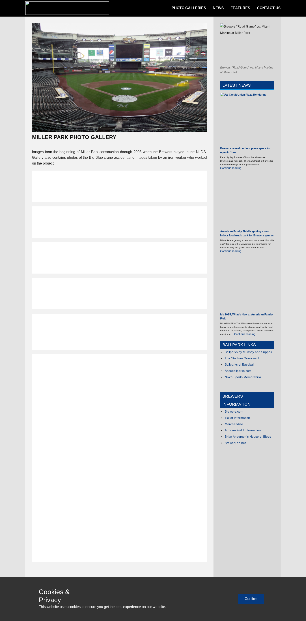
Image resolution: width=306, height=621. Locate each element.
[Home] (67, 8)
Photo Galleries (189, 8)
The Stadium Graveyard (242, 358)
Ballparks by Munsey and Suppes (248, 352)
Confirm (251, 599)
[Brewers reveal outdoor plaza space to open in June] (247, 119)
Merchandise (234, 424)
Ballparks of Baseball (239, 364)
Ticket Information (237, 418)
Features (240, 8)
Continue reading (230, 168)
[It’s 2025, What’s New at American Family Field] (247, 285)
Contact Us (269, 8)
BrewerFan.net (235, 443)
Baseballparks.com (238, 371)
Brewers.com (234, 411)
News (218, 8)
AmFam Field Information (243, 430)
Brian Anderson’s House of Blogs (248, 436)
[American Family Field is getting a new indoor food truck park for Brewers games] (247, 202)
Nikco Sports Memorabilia (243, 377)
